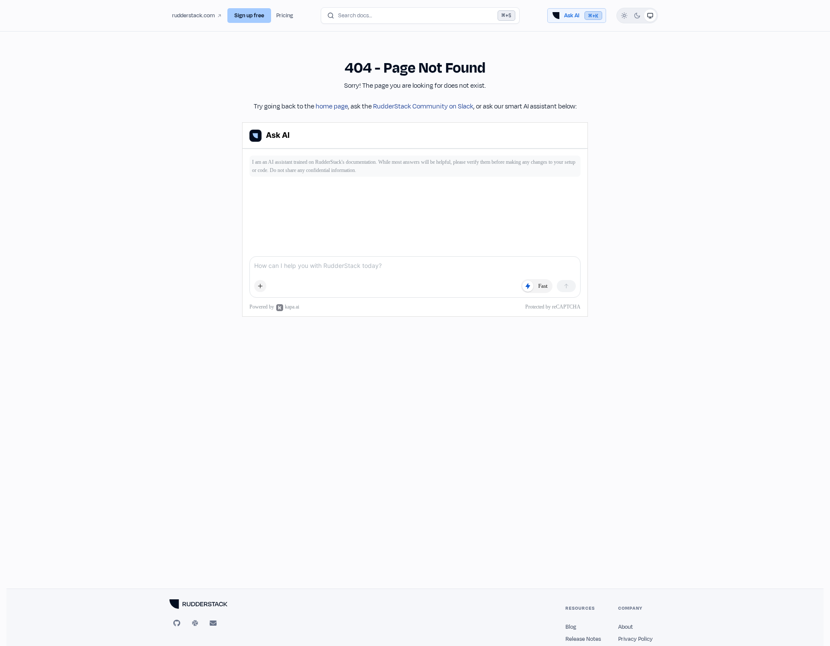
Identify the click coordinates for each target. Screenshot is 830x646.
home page (332, 106)
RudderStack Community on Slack (423, 106)
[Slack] (195, 623)
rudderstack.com (193, 15)
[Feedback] (213, 623)
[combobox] (420, 15)
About (625, 627)
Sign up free (249, 15)
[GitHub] (176, 623)
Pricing (284, 15)
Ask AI (581, 15)
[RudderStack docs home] (208, 604)
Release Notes (583, 639)
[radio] (624, 16)
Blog (570, 627)
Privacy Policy (635, 639)
